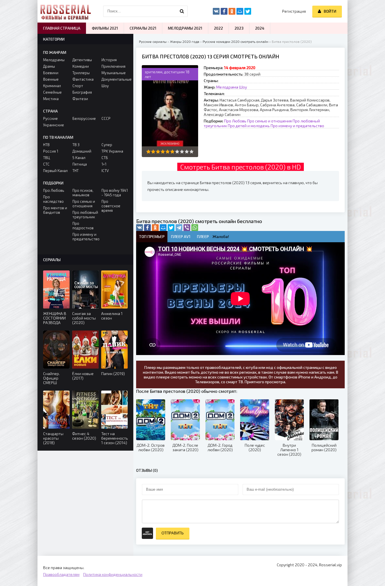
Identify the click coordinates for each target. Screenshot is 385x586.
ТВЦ (46, 157)
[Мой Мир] (163, 227)
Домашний (81, 151)
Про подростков (83, 225)
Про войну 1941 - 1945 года (114, 192)
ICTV (105, 170)
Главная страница (61, 28)
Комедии (80, 66)
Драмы (49, 66)
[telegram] (179, 227)
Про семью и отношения (269, 120)
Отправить (172, 533)
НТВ (46, 144)
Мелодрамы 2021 (185, 28)
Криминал (52, 85)
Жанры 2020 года (184, 41)
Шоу (243, 87)
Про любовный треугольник (85, 214)
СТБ (104, 157)
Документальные (114, 79)
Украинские (53, 125)
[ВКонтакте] (139, 227)
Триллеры (81, 73)
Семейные (52, 92)
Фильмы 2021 (105, 28)
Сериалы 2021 (143, 28)
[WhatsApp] (194, 227)
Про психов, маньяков (82, 192)
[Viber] (186, 227)
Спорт (77, 85)
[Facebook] (147, 227)
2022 (218, 28)
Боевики (50, 73)
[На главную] (65, 11)
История (109, 60)
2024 (259, 28)
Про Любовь (235, 120)
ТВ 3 (75, 144)
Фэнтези (80, 98)
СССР (105, 118)
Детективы (82, 60)
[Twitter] (171, 227)
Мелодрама (227, 87)
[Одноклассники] (155, 227)
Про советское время (110, 206)
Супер (106, 144)
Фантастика (83, 79)
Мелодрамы (54, 60)
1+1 (103, 164)
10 (191, 151)
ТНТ (75, 170)
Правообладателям (61, 574)
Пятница (79, 164)
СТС (46, 164)
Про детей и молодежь (249, 125)
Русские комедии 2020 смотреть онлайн (235, 41)
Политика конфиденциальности (112, 574)
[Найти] (182, 11)
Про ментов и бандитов (55, 210)
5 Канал (78, 157)
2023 (239, 28)
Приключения (113, 66)
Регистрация (294, 11)
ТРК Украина (112, 151)
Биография (82, 92)
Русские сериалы (153, 41)
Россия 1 (50, 151)
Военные (51, 79)
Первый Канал (55, 170)
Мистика (51, 98)
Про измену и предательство (297, 125)
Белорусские (84, 118)
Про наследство (53, 199)
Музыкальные (113, 73)
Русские (50, 118)
